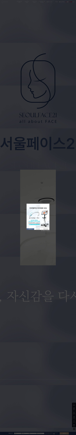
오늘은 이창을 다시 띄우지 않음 (44, 230)
